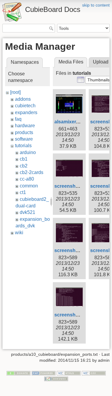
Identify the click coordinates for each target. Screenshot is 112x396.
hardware (25, 125)
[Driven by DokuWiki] (56, 378)
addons (23, 99)
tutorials (23, 145)
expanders (26, 112)
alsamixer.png (70, 121)
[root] (15, 92)
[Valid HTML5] (69, 372)
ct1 (23, 192)
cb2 (23, 165)
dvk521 (27, 212)
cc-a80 (27, 178)
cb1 (23, 158)
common (29, 185)
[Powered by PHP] (44, 372)
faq (18, 119)
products (24, 132)
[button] (98, 80)
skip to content (96, 5)
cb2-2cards (31, 172)
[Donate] (18, 372)
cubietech (25, 105)
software (24, 139)
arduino (28, 152)
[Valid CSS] (94, 372)
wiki (19, 232)
